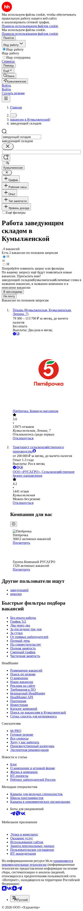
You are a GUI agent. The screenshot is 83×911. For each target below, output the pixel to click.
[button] (6, 85)
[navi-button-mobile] (6, 98)
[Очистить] (8, 146)
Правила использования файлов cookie (30, 33)
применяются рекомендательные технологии (37, 862)
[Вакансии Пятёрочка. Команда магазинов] (46, 372)
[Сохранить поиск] (6, 157)
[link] (9, 75)
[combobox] (21, 137)
